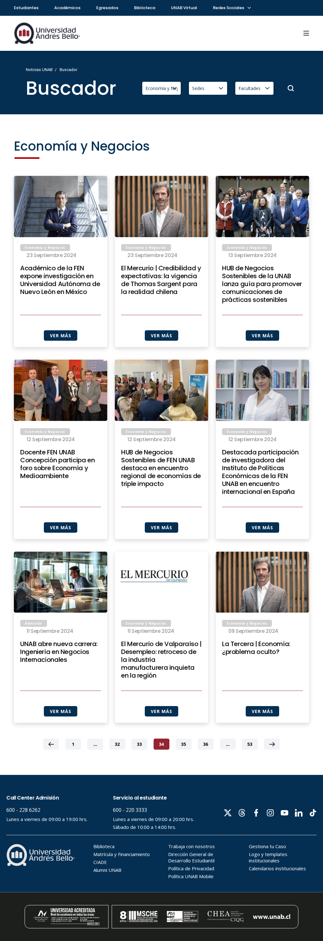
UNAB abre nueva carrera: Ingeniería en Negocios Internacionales (58, 652)
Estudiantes (26, 8)
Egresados (107, 8)
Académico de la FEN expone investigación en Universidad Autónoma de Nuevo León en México (60, 280)
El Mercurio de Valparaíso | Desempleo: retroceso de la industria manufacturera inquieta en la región (161, 660)
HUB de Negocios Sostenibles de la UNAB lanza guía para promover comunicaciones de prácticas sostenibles (262, 284)
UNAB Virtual (184, 8)
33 (139, 744)
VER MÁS (60, 336)
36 (205, 744)
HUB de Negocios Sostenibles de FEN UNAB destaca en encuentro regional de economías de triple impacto (161, 468)
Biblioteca (144, 8)
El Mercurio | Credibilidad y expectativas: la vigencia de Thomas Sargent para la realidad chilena (161, 280)
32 (117, 744)
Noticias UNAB (39, 69)
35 (183, 744)
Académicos (67, 8)
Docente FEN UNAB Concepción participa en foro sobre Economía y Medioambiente (57, 464)
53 (249, 744)
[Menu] (306, 33)
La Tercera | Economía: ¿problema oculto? (256, 648)
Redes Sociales (229, 8)
